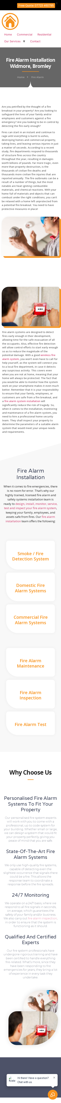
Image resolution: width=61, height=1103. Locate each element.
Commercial (24, 34)
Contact (35, 41)
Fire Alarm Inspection (30, 695)
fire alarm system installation (22, 401)
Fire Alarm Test (30, 724)
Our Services (12, 41)
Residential (44, 34)
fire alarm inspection (42, 918)
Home (8, 34)
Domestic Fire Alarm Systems (30, 588)
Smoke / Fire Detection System (30, 556)
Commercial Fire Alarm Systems (31, 619)
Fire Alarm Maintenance (30, 663)
